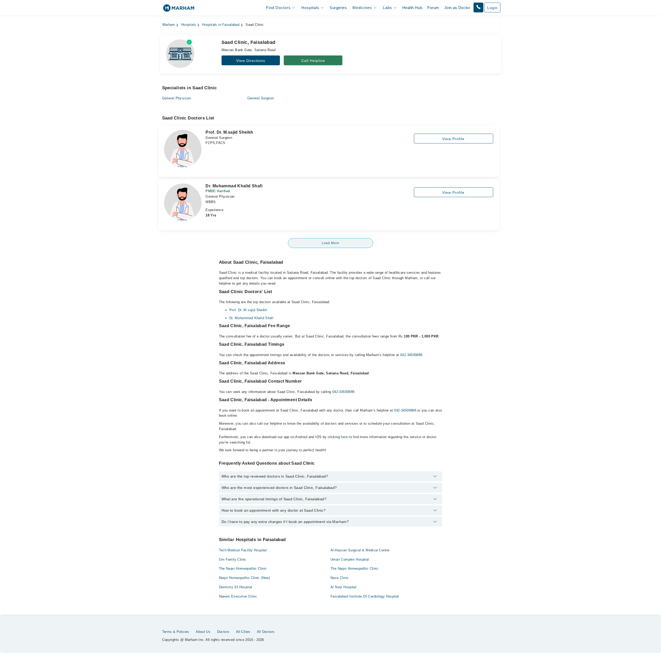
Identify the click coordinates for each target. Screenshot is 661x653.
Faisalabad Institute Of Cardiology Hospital (364, 596)
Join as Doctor (457, 7)
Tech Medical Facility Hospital (243, 550)
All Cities (243, 632)
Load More (330, 243)
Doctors (223, 632)
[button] (478, 7)
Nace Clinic (339, 578)
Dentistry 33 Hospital (235, 587)
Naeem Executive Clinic (238, 596)
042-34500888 (411, 355)
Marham (168, 25)
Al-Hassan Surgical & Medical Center (360, 550)
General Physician (176, 98)
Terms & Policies (175, 632)
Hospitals (188, 25)
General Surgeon (260, 98)
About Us (203, 632)
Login (492, 8)
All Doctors (265, 632)
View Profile (453, 139)
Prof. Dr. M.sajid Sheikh (248, 310)
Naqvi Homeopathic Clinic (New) (244, 578)
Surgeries (338, 7)
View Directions (250, 61)
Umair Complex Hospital (349, 559)
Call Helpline (313, 61)
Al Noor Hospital (343, 587)
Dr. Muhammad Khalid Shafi (251, 318)
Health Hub (412, 7)
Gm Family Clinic (232, 559)
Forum (433, 7)
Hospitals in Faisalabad (220, 25)
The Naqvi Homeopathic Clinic (243, 568)
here (344, 437)
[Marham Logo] (178, 9)
